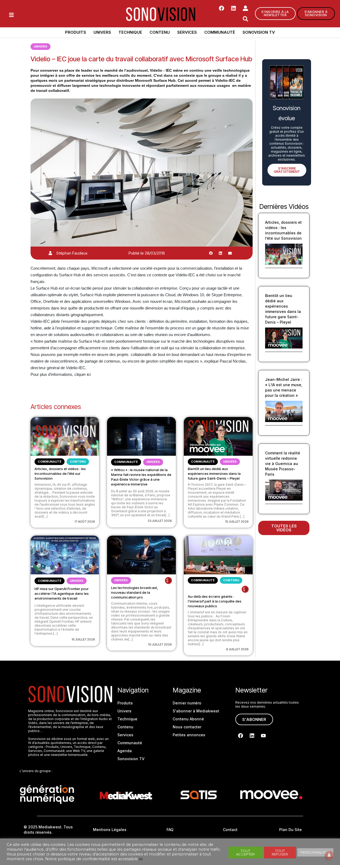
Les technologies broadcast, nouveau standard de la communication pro (134, 592)
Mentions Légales (109, 829)
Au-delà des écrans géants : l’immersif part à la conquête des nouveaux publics (214, 601)
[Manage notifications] (329, 855)
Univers (102, 32)
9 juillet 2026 (237, 649)
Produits (75, 32)
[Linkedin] (233, 8)
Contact (230, 829)
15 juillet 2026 (237, 521)
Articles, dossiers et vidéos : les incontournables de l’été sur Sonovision (60, 473)
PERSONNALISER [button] (315, 852)
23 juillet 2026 (160, 521)
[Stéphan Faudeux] (50, 253)
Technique (130, 32)
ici (88, 374)
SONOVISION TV (259, 32)
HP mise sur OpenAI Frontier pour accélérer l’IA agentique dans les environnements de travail (62, 593)
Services (187, 32)
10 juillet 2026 (160, 644)
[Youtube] (263, 735)
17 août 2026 (84, 521)
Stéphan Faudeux (71, 253)
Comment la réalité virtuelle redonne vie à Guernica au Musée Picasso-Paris (282, 463)
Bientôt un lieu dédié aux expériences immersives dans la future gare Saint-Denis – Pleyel (214, 473)
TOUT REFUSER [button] (280, 852)
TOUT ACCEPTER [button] (245, 852)
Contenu (160, 32)
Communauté (219, 32)
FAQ (170, 829)
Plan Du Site (290, 829)
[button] (211, 253)
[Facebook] (221, 8)
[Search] (245, 19)
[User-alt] (245, 8)
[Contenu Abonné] (168, 580)
